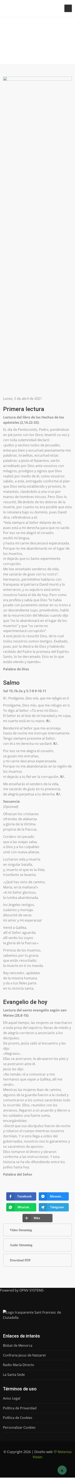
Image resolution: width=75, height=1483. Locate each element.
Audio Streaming (21, 1245)
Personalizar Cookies (19, 1427)
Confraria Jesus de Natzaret (24, 1355)
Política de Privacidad (19, 1408)
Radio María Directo (18, 1365)
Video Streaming (21, 1230)
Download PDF (20, 1260)
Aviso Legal (11, 1398)
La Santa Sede (14, 1374)
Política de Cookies (17, 1417)
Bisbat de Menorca (17, 1345)
